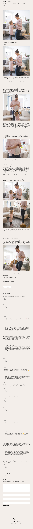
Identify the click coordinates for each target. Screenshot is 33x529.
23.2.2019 (5, 441)
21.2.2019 (5, 420)
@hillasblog (12, 281)
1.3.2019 (6, 467)
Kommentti (5, 483)
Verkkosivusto (5, 501)
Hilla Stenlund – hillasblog (18, 523)
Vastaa (4, 304)
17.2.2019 (4, 44)
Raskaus (10, 286)
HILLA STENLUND (7, 1)
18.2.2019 (6, 307)
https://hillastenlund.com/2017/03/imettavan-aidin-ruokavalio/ (16, 470)
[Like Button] (4, 283)
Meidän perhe (5, 286)
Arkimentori (18, 521)
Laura (4, 354)
